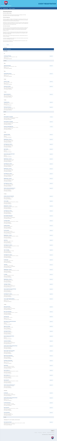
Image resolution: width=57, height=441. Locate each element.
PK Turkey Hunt (6, 259)
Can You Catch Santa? (7, 412)
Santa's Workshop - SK (7, 375)
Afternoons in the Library (7, 86)
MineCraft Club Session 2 (7, 94)
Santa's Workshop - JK (7, 370)
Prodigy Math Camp (6, 102)
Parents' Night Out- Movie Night (8, 116)
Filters (8, 44)
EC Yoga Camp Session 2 (7, 402)
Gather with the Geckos (7, 306)
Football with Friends (7, 225)
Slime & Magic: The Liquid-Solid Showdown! (10, 321)
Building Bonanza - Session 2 (8, 158)
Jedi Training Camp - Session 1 (8, 144)
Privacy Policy (40, 432)
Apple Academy (6, 149)
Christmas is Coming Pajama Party (8, 126)
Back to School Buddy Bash (7, 311)
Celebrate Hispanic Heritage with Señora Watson (10, 345)
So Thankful (5, 274)
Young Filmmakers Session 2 (8, 73)
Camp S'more (5, 240)
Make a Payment (12, 8)
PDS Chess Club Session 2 (7, 107)
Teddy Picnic (5, 264)
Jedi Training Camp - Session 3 (8, 173)
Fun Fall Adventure (6, 230)
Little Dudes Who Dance (7, 331)
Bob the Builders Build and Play (8, 215)
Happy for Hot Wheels (7, 326)
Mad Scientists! (6, 365)
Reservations (5, 8)
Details (51, 126)
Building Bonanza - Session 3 (8, 168)
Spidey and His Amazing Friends (8, 355)
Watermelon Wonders (7, 134)
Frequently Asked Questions (50, 432)
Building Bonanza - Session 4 (8, 178)
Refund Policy (44, 432)
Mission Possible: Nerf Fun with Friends (9, 350)
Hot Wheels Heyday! (7, 220)
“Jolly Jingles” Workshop (7, 284)
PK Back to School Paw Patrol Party (9, 196)
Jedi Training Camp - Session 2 (8, 163)
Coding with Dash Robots (7, 65)
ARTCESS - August (6, 81)
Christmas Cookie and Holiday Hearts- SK (9, 188)
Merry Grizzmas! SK (6, 407)
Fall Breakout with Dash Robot (8, 360)
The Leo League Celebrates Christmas (9, 298)
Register (51, 56)
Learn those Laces (6, 316)
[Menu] (2, 8)
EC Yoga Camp (6, 392)
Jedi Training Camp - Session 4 (8, 183)
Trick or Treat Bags (6, 249)
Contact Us (36, 432)
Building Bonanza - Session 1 (8, 139)
